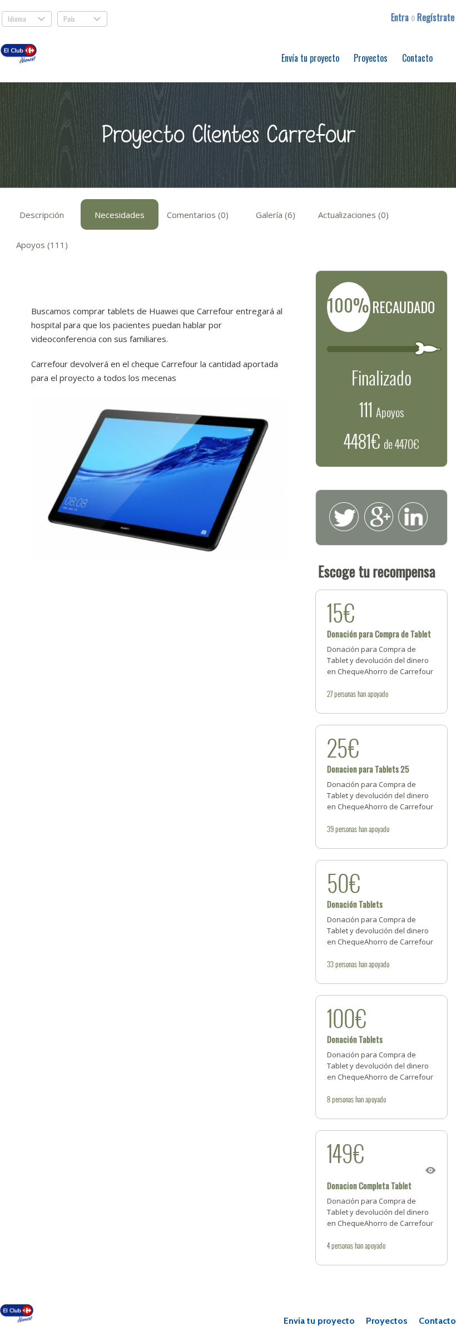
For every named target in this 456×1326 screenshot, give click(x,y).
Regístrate (435, 17)
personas (345, 693)
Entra (401, 17)
